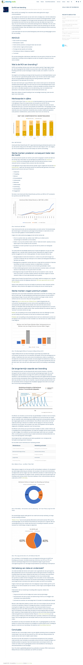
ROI (41, 9)
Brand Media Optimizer (33, 9)
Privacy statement (19, 663)
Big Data (26, 9)
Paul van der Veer (48, 9)
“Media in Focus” (16, 520)
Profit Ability (24, 478)
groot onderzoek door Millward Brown (27, 301)
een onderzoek (29, 101)
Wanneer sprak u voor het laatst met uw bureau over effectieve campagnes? (70, 32)
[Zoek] (71, 1)
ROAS (39, 9)
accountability (22, 9)
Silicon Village (29, 663)
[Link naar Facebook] (80, 2)
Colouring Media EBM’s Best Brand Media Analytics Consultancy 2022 (69, 25)
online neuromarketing (44, 614)
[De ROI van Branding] (5, 9)
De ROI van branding (19, 7)
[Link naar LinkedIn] (78, 2)
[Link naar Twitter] (76, 2)
